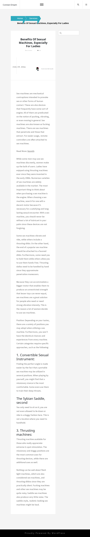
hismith (30, 151)
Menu (86, 4)
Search (78, 4)
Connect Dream (10, 4)
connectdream (47, 68)
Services (28, 50)
